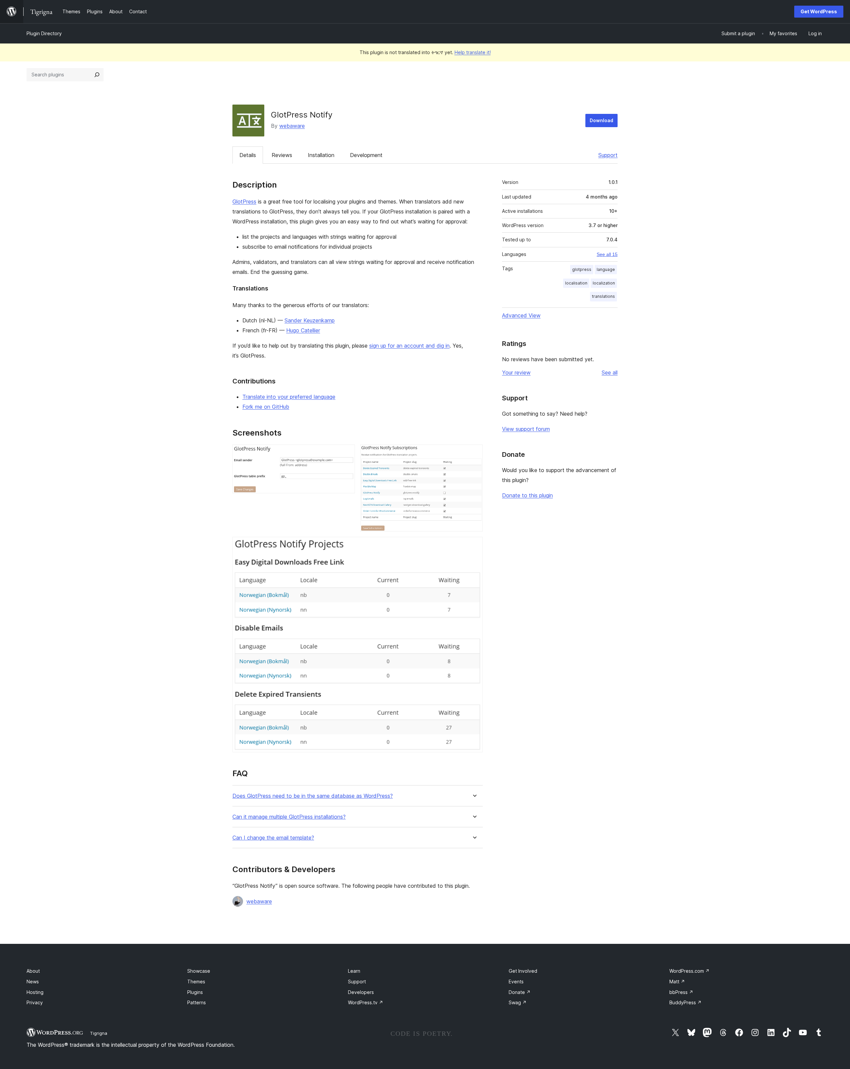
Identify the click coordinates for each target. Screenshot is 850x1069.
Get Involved (523, 971)
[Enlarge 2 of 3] (473, 453)
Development (366, 155)
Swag (518, 1002)
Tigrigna (98, 1033)
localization (604, 283)
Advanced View (521, 315)
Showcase (198, 971)
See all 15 (607, 254)
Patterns (196, 1002)
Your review (516, 372)
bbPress (681, 992)
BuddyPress (685, 1002)
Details (247, 155)
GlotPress (244, 201)
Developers (361, 992)
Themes (196, 981)
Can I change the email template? (273, 838)
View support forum (526, 429)
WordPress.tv (365, 1002)
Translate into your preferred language (288, 396)
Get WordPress (819, 11)
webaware (292, 126)
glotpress (581, 269)
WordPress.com (689, 971)
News (33, 981)
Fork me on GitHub (265, 406)
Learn (354, 971)
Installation (321, 155)
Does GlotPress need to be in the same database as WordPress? (312, 796)
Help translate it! (473, 52)
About (33, 971)
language (606, 269)
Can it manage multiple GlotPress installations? (289, 817)
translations (603, 296)
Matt (677, 981)
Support (608, 155)
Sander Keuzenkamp (310, 320)
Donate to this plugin (527, 495)
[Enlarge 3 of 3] (473, 545)
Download (601, 120)
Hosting (35, 992)
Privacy (35, 1002)
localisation (576, 283)
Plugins (195, 992)
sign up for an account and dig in (409, 345)
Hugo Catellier (303, 330)
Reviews (282, 155)
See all (610, 372)
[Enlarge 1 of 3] (346, 453)
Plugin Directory (44, 33)
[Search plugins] (97, 74)
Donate (520, 992)
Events (516, 981)
